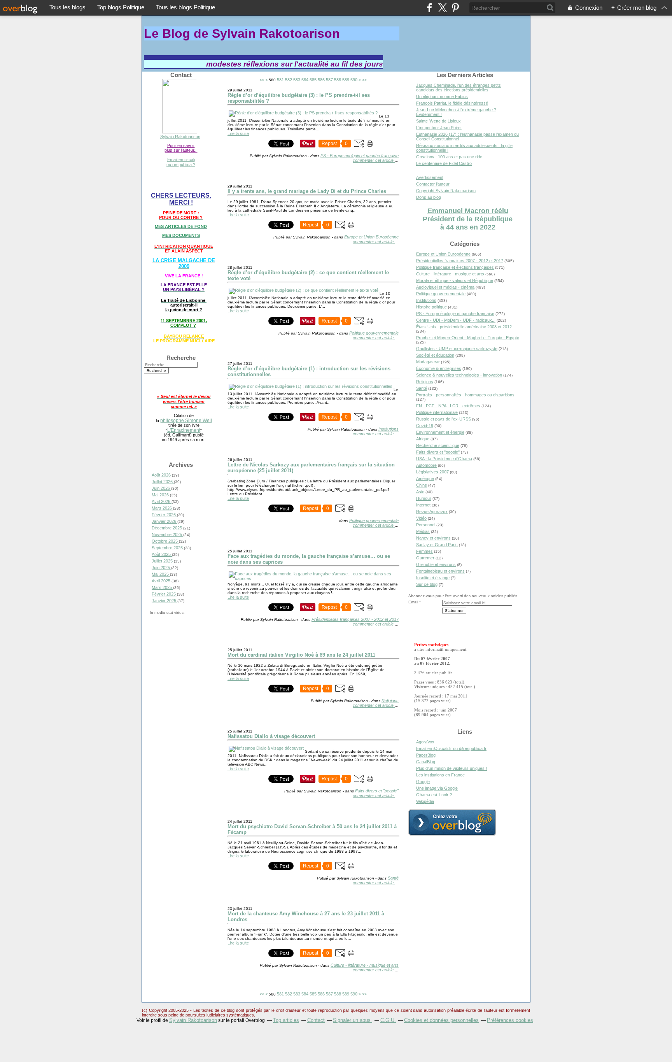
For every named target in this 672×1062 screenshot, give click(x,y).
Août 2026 (162, 475)
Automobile (426, 465)
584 (304, 79)
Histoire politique (431, 307)
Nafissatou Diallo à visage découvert (271, 736)
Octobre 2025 (165, 541)
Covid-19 (424, 425)
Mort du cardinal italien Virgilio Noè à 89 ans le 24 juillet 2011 (301, 655)
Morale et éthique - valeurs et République (454, 280)
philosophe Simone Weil (186, 420)
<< (261, 79)
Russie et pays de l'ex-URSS (443, 419)
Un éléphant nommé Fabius (442, 96)
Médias (423, 531)
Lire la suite (238, 133)
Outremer (425, 558)
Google (423, 781)
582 (288, 79)
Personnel (425, 524)
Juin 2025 (161, 567)
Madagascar (428, 361)
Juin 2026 (161, 488)
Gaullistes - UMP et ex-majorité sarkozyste (456, 348)
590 (353, 79)
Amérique (425, 478)
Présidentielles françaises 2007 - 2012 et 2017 (355, 619)
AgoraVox (425, 742)
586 (321, 79)
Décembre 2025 (167, 528)
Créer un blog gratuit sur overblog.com (452, 822)
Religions (390, 700)
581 (280, 79)
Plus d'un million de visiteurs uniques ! (451, 768)
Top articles (286, 1020)
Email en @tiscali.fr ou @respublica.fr (451, 748)
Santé (393, 878)
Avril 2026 (162, 501)
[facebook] (429, 7)
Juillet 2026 (163, 481)
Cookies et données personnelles (441, 1020)
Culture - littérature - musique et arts (365, 965)
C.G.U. (388, 1020)
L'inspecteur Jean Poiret (439, 127)
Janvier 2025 (164, 600)
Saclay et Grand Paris (437, 544)
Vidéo (421, 518)
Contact (316, 1020)
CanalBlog (425, 761)
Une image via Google (437, 788)
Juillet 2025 (163, 561)
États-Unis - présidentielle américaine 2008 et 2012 (464, 326)
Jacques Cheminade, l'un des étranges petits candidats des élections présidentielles (458, 87)
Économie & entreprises (438, 368)
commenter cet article (374, 160)
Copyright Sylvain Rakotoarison (446, 190)
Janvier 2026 (164, 521)
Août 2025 (162, 554)
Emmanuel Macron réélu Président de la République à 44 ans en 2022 (468, 219)
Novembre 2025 (167, 534)
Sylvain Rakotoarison (180, 136)
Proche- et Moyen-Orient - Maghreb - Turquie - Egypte (467, 337)
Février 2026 (164, 514)
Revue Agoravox (432, 511)
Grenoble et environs (436, 564)
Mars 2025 (162, 587)
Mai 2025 (161, 574)
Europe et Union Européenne (371, 237)
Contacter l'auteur (433, 184)
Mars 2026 (162, 508)
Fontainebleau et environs (440, 571)
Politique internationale (437, 412)
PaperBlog (426, 755)
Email (413, 602)
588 (337, 79)
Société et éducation (435, 355)
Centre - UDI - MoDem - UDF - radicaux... (455, 320)
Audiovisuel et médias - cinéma (445, 287)
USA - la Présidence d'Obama (444, 458)
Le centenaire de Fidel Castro (444, 163)
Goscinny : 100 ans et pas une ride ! (450, 156)
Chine (421, 485)
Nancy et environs (433, 538)
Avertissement (429, 177)
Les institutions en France (440, 775)
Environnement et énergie (440, 432)
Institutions (388, 429)
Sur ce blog (427, 584)
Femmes (424, 551)
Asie (420, 491)
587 (329, 79)
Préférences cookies (510, 1020)
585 (313, 79)
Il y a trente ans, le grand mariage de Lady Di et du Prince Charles (307, 191)
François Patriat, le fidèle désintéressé (452, 103)
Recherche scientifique (437, 445)
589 (345, 79)
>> (364, 79)
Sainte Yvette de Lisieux (438, 121)
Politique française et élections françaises (455, 267)
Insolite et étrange (433, 577)
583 (296, 79)
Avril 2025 (162, 580)
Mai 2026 (161, 494)
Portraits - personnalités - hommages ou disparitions (465, 395)
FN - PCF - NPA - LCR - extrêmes (448, 405)
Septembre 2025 (168, 547)
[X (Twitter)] (442, 7)
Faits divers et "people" (377, 791)
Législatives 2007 (432, 472)
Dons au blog (428, 197)
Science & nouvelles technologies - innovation (459, 375)
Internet (423, 505)
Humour (423, 498)
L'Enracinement (183, 430)
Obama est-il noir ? (434, 794)
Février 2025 (164, 594)
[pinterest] (455, 7)
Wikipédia (425, 801)
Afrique (422, 438)
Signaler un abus (352, 1020)
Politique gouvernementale (374, 333)
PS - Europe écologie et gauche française (359, 155)
